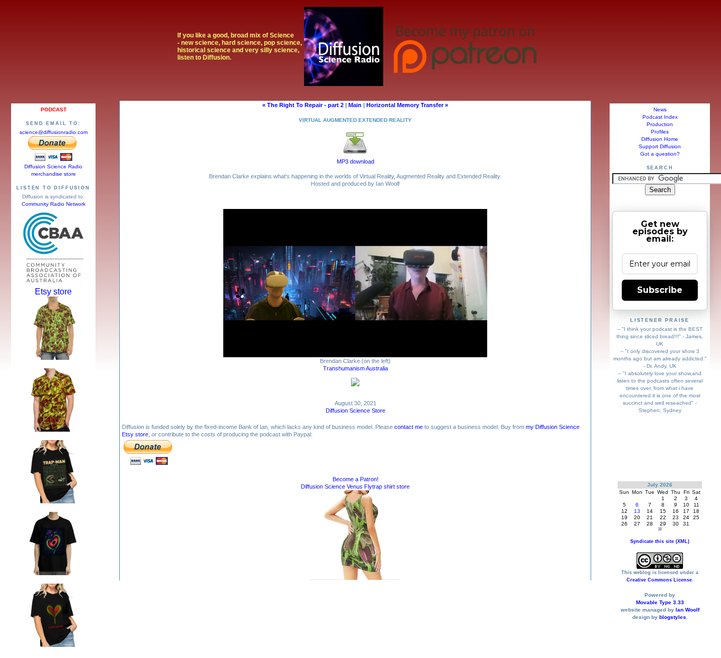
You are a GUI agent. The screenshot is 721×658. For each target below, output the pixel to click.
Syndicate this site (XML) (659, 541)
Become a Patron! (355, 479)
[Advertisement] (660, 447)
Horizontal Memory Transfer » (407, 105)
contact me (408, 427)
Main (355, 105)
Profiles (660, 132)
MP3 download (355, 161)
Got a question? (660, 154)
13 (637, 511)
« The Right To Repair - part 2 (303, 105)
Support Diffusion (660, 146)
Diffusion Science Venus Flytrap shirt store (355, 486)
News (660, 109)
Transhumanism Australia (355, 368)
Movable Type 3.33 (660, 602)
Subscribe (659, 290)
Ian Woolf (687, 610)
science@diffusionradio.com (54, 132)
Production (660, 124)
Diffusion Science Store (355, 410)
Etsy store (53, 291)
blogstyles (672, 617)
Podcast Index (660, 117)
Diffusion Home (659, 139)
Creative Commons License (659, 580)
